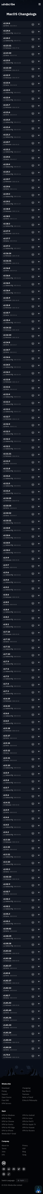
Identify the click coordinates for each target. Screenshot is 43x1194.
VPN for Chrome (8, 1121)
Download (5, 1088)
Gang (24, 1155)
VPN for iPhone (7, 1131)
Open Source (6, 1097)
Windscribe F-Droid (9, 1134)
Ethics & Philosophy (29, 1100)
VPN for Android (28, 1115)
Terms (4, 1148)
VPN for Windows (8, 1115)
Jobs (3, 1152)
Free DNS (5, 1100)
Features (25, 1094)
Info (3, 1155)
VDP (24, 1148)
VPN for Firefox (7, 1124)
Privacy (25, 1145)
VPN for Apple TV (29, 1124)
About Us (5, 1145)
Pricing (4, 1091)
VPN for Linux (27, 1118)
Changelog (26, 1088)
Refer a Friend (27, 1097)
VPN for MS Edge (8, 1127)
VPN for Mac (6, 1118)
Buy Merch (26, 1091)
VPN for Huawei (28, 1127)
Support (5, 1094)
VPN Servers (6, 1103)
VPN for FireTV (28, 1121)
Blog (24, 1152)
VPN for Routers (28, 1131)
